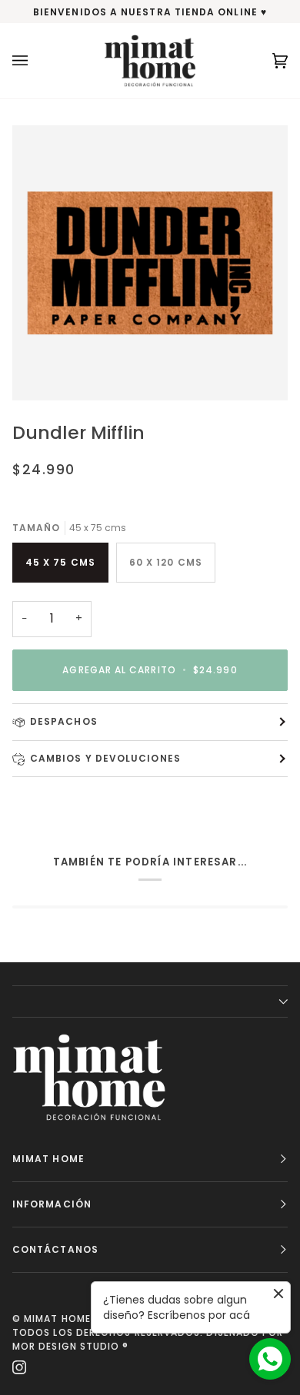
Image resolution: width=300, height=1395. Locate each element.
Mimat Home (57, 1318)
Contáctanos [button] (55, 1249)
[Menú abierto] (35, 60)
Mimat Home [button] (48, 1158)
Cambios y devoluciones (105, 758)
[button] (150, 1001)
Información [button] (52, 1204)
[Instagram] (19, 1367)
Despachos (64, 721)
